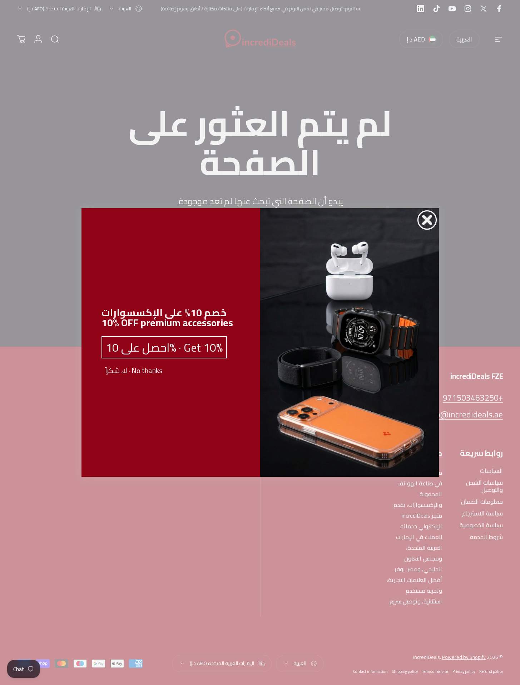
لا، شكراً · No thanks (133, 370)
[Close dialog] (427, 220)
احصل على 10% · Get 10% (164, 347)
